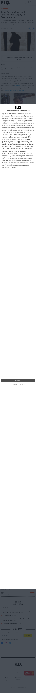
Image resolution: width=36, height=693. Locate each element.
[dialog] (18, 346)
